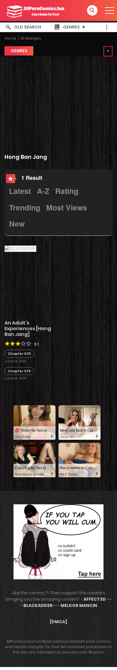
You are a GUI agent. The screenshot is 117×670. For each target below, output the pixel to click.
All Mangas (30, 38)
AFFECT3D (94, 599)
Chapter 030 (19, 353)
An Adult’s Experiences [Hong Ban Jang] (27, 328)
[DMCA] (58, 622)
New (17, 223)
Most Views (66, 207)
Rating (66, 191)
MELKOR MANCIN (79, 605)
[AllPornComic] (34, 10)
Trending (24, 207)
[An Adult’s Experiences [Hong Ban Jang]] (20, 249)
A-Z (43, 191)
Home (10, 38)
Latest (20, 191)
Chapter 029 (19, 371)
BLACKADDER (37, 605)
